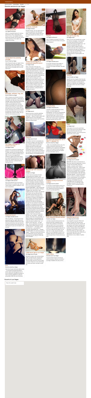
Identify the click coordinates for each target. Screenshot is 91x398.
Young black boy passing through (13, 58)
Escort (28, 109)
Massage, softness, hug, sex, (14, 93)
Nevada (21, 4)
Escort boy (49, 60)
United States (16, 4)
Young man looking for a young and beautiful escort (34, 62)
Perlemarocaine (71, 158)
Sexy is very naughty (11, 179)
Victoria (69, 75)
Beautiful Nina (50, 106)
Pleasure (28, 137)
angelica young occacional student (54, 181)
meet (68, 124)
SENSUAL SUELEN (31, 27)
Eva (6, 265)
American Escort (10, 215)
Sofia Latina (50, 254)
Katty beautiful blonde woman (55, 217)
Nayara (48, 35)
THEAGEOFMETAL (9, 1)
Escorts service (8, 4)
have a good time (10, 29)
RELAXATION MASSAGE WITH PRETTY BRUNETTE (55, 140)
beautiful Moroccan (73, 217)
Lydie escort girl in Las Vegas (35, 252)
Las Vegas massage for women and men (12, 145)
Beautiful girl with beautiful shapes (34, 170)
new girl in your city (73, 36)
